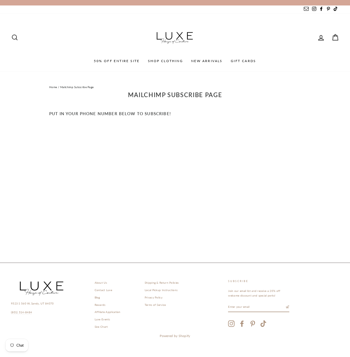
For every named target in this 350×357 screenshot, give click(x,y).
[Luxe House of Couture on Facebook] (242, 323)
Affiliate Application (108, 312)
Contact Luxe (103, 290)
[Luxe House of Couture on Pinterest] (252, 323)
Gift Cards (243, 61)
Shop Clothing (165, 61)
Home (53, 87)
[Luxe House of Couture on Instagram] (231, 323)
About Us (101, 282)
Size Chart (101, 326)
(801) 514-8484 (21, 312)
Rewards (100, 304)
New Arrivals (207, 61)
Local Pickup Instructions (161, 290)
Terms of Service (155, 304)
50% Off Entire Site (117, 61)
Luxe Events (102, 319)
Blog (97, 297)
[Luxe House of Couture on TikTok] (263, 323)
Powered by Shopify (175, 336)
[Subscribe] (287, 307)
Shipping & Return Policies (162, 282)
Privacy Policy (153, 297)
